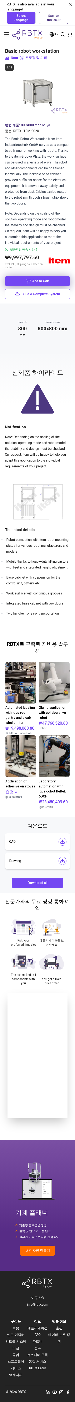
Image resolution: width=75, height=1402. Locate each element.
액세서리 (15, 1375)
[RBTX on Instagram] (61, 1392)
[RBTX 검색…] (62, 34)
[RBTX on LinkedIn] (48, 1392)
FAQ (38, 1335)
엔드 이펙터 (16, 1335)
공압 (15, 1355)
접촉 (37, 1348)
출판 (59, 1328)
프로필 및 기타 (36, 58)
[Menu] (6, 34)
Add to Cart (40, 281)
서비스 (16, 1368)
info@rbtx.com (37, 1305)
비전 (15, 1348)
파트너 (37, 1341)
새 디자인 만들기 (37, 1251)
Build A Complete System (41, 294)
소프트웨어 (16, 1361)
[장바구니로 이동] (69, 34)
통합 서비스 (37, 1361)
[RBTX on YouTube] (54, 1392)
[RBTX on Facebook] (68, 1392)
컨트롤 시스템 (15, 1341)
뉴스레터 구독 (37, 1355)
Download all (38, 883)
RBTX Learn (37, 1368)
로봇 (15, 1328)
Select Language (21, 18)
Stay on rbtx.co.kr (53, 18)
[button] (37, 125)
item (14, 58)
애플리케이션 (38, 1328)
